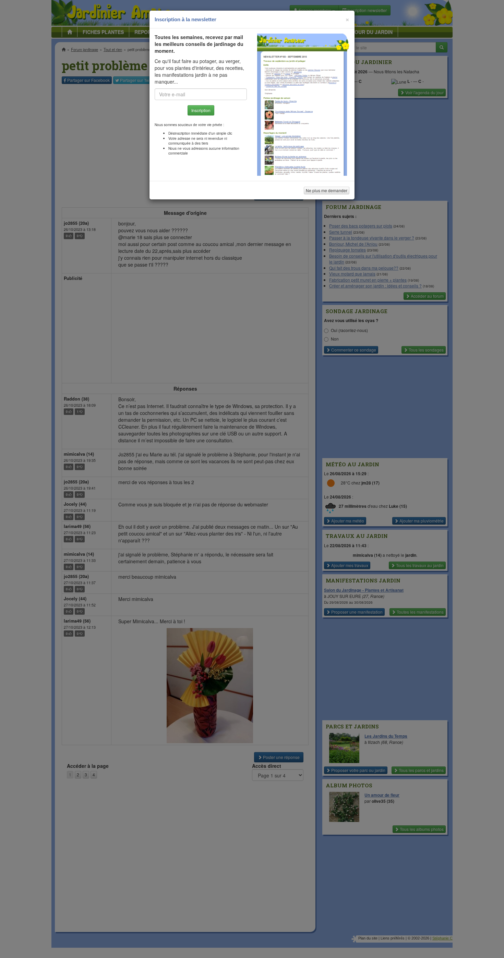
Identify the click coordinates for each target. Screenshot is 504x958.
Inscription (201, 110)
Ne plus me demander (326, 190)
